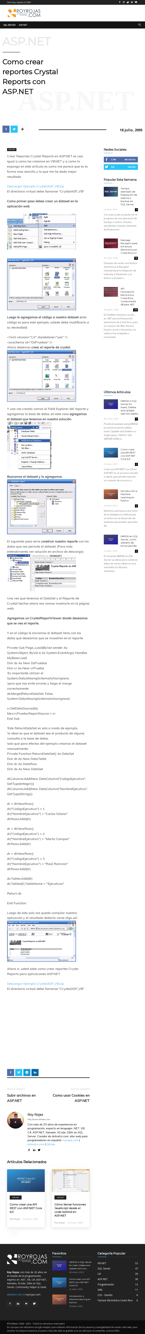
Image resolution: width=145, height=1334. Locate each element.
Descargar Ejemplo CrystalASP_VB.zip (35, 186)
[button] (139, 25)
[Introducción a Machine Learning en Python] (111, 494)
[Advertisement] (92, 12)
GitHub (51, 1144)
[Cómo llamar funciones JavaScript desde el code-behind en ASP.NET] (70, 1180)
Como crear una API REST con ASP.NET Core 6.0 (26, 1208)
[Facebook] (10, 1304)
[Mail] (26, 1304)
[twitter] (39, 1149)
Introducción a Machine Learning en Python (80, 1299)
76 (136, 258)
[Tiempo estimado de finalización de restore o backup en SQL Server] (111, 192)
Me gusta (130, 159)
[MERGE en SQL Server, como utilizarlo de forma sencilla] (111, 539)
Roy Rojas (35, 1114)
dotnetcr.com (36, 1144)
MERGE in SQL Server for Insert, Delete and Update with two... (80, 1265)
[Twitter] (34, 1304)
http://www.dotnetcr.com (39, 1119)
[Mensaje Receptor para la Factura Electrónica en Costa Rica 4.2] (111, 243)
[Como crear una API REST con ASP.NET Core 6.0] (26, 1180)
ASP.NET (26, 41)
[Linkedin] (18, 1304)
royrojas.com (70, 1140)
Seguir (131, 167)
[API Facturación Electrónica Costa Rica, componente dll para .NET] (111, 292)
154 (135, 310)
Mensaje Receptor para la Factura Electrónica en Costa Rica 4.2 (129, 246)
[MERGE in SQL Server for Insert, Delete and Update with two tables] (111, 404)
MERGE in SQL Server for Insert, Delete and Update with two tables (129, 407)
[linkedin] (34, 1149)
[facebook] (29, 1149)
